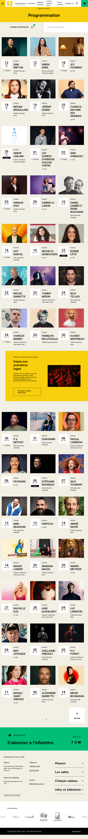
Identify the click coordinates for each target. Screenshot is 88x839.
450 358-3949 (34, 774)
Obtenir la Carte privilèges (24, 395)
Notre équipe (76, 835)
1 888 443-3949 (34, 770)
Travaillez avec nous (12, 799)
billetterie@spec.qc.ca (36, 788)
